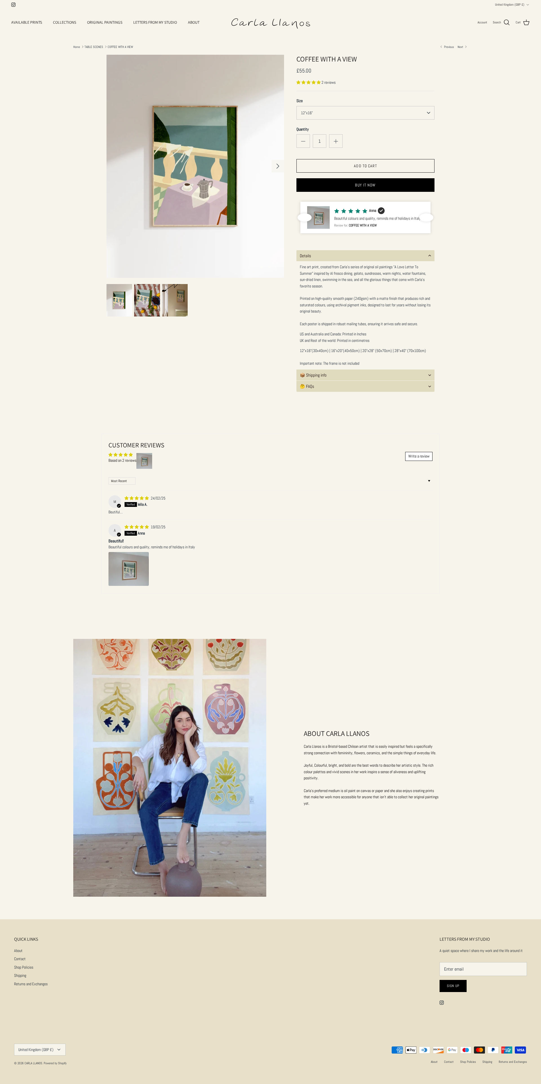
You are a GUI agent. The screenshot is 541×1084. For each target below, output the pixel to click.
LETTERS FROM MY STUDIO (155, 22)
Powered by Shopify (55, 1063)
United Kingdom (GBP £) (509, 4)
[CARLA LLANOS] (270, 22)
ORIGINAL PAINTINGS (104, 22)
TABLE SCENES (94, 47)
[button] (309, 82)
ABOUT (193, 22)
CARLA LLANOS (33, 1063)
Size (299, 100)
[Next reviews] (426, 218)
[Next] (278, 166)
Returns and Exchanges (31, 983)
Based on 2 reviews (122, 460)
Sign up (453, 986)
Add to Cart (365, 165)
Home (76, 47)
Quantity (302, 129)
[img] (137, 498)
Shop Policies (23, 967)
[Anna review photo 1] (128, 569)
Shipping (20, 975)
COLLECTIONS (64, 22)
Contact (20, 958)
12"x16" (307, 112)
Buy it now (365, 185)
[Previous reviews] (305, 218)
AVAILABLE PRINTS (26, 22)
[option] (195, 166)
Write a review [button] (418, 456)
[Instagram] (13, 5)
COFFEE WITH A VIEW (120, 47)
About (18, 950)
